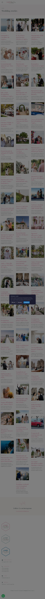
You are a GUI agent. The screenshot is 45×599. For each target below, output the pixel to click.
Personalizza (20, 302)
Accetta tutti (26, 302)
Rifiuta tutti (13, 302)
